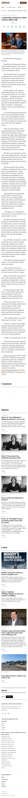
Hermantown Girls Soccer (7, 744)
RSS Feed (3, 781)
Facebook (19, 372)
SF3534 (9, 131)
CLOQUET (4, 760)
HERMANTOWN (5, 736)
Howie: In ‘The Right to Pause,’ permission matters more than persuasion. (12, 520)
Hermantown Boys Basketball (8, 750)
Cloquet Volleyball (6, 763)
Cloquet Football (5, 762)
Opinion (3, 727)
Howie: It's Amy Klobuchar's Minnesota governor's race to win (12, 418)
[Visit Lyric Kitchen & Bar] (5, 2)
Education (14, 15)
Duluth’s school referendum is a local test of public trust (12, 573)
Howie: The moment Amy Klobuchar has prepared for (11, 457)
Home (2, 7)
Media (3, 725)
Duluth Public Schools (7, 570)
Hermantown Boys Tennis (7, 742)
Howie (12, 22)
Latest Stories (4, 779)
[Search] (18, 2)
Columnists (4, 415)
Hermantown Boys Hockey (8, 748)
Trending (4, 10)
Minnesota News (5, 15)
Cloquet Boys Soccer (6, 765)
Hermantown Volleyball (7, 746)
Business (3, 628)
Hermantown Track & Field (8, 758)
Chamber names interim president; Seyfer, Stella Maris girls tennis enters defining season (13, 633)
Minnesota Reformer (10, 355)
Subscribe (23, 2)
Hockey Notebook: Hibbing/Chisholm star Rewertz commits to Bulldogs (12, 594)
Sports (20, 7)
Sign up (3, 767)
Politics (3, 453)
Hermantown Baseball (6, 754)
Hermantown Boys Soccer (7, 740)
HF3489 (4, 131)
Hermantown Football (6, 738)
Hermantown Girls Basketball (8, 752)
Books (3, 516)
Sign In (3, 696)
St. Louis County (11, 7)
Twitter (3, 374)
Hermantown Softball (6, 756)
